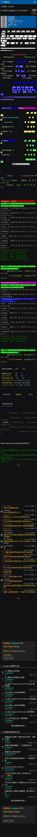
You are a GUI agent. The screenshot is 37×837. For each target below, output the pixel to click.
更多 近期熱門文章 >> (18, 726)
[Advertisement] (18, 485)
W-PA (13, 643)
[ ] (9, 673)
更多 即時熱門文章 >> (18, 801)
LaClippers (11, 6)
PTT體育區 (4, 6)
